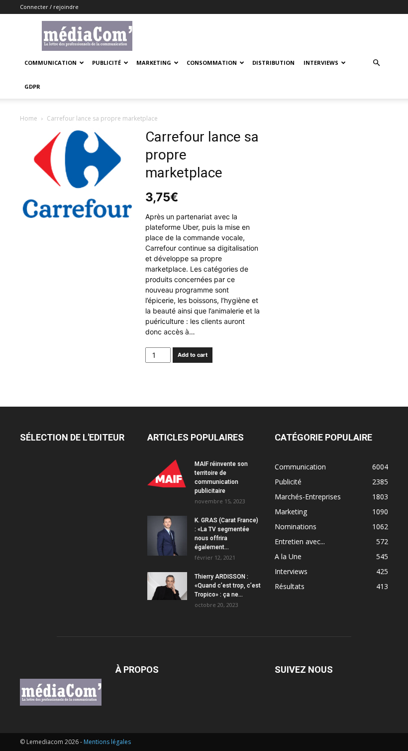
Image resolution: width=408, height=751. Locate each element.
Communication (50, 62)
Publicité (106, 62)
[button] (376, 63)
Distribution (273, 62)
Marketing (153, 62)
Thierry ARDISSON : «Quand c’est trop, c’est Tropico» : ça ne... (228, 585)
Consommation (212, 62)
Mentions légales (107, 742)
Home (28, 118)
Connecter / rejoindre (49, 6)
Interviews (321, 62)
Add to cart (192, 354)
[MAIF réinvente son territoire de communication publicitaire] (167, 473)
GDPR (32, 86)
